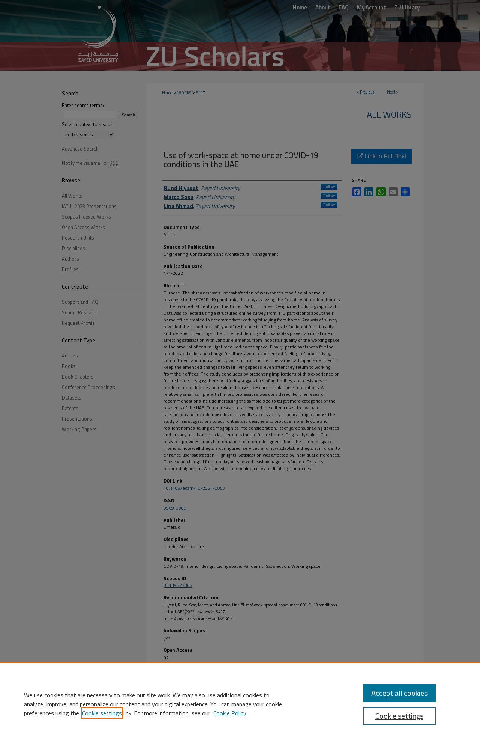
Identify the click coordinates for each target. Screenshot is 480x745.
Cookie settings (102, 713)
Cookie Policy (229, 713)
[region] (240, 703)
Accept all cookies (399, 693)
